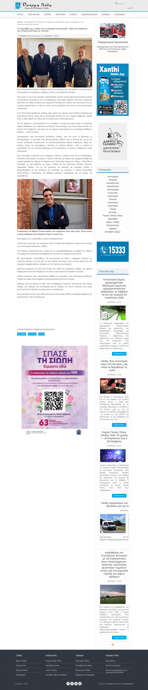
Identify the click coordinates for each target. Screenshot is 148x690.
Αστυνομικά (112, 176)
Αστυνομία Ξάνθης (82, 661)
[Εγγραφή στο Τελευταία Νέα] (113, 645)
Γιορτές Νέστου (51, 670)
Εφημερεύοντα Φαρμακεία (85, 675)
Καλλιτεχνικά (113, 189)
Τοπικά (113, 209)
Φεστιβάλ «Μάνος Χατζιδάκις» (57, 675)
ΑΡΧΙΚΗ (20, 14)
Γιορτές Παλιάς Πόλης (113, 215)
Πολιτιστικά (113, 202)
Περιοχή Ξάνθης (22, 670)
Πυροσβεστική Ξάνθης (84, 665)
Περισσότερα (119, 354)
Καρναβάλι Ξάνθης (52, 665)
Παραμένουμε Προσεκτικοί (113, 42)
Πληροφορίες (20, 675)
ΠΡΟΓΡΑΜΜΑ (60, 14)
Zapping (112, 228)
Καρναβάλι (113, 219)
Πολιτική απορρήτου (113, 665)
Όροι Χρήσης (110, 661)
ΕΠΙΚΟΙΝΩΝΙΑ (120, 14)
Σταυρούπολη (112, 225)
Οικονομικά (113, 196)
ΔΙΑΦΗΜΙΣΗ (106, 14)
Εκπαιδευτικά (113, 183)
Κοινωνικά (112, 193)
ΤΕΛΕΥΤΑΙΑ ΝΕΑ (34, 14)
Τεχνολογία (113, 206)
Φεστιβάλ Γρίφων (113, 232)
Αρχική (19, 22)
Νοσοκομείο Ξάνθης (83, 670)
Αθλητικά (113, 180)
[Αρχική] (33, 9)
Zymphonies (128, 684)
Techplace (110, 684)
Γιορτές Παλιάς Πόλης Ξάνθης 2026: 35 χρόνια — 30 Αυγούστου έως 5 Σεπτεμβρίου (114, 437)
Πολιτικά (113, 199)
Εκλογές (113, 212)
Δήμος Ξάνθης (112, 222)
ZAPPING (47, 14)
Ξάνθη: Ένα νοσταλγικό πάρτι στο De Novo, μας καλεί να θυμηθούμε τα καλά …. (114, 366)
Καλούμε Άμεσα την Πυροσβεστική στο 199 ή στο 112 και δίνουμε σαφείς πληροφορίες (112, 49)
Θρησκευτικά (113, 186)
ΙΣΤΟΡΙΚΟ (73, 14)
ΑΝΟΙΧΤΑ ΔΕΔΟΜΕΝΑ (89, 14)
